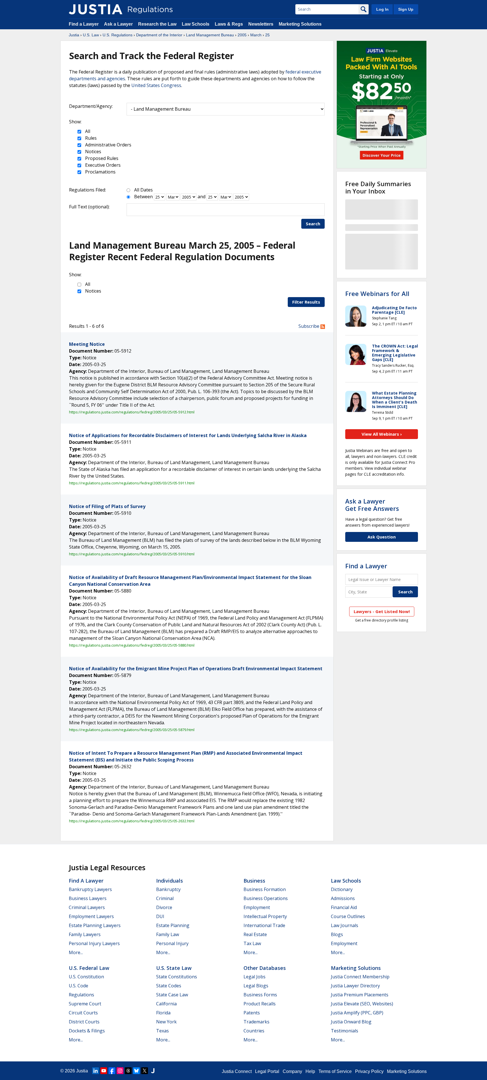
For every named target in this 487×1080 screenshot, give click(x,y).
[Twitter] (144, 1070)
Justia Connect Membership (360, 977)
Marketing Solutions (300, 24)
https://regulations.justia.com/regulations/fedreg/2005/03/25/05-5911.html (131, 483)
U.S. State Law (174, 968)
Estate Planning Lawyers (95, 925)
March (256, 35)
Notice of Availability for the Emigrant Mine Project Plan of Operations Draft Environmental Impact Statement (195, 668)
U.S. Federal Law (89, 968)
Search (313, 223)
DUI (160, 916)
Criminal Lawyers (87, 907)
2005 (242, 35)
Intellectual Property (265, 916)
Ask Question (382, 537)
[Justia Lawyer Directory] (152, 1070)
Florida (163, 1013)
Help (310, 1071)
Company (292, 1071)
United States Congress (156, 85)
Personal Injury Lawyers (94, 943)
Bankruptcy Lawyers (90, 889)
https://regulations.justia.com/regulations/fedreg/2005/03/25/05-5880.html (131, 645)
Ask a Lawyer (119, 24)
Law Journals (344, 925)
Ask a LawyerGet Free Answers (372, 505)
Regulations (81, 995)
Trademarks (256, 1022)
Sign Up (405, 9)
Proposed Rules (101, 158)
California (166, 1004)
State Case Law (172, 995)
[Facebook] (112, 1070)
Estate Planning (172, 925)
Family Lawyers (85, 934)
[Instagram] (120, 1070)
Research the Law (157, 24)
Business (254, 880)
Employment (257, 907)
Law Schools (195, 24)
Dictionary (342, 889)
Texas (162, 1031)
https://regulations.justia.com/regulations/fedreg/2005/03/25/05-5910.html (131, 553)
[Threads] (128, 1070)
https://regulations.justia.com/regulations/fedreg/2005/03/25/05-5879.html (131, 729)
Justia (74, 35)
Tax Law (252, 943)
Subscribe (309, 326)
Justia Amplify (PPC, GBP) (357, 1013)
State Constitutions (176, 977)
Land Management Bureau (210, 35)
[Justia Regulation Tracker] (95, 9)
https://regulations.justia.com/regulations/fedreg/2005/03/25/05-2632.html (131, 820)
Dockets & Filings (87, 1031)
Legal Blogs (256, 986)
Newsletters (260, 24)
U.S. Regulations (117, 35)
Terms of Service (335, 1071)
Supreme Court (85, 1004)
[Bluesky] (136, 1070)
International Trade (264, 925)
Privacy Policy (369, 1071)
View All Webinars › (382, 434)
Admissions (343, 898)
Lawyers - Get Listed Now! (382, 611)
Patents (252, 1013)
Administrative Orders (107, 145)
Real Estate (255, 934)
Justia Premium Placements (359, 995)
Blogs (337, 934)
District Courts (84, 1022)
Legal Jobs (254, 977)
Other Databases (265, 968)
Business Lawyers (88, 898)
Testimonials (344, 1031)
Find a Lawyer (84, 24)
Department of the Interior (159, 35)
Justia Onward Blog (351, 1022)
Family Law (167, 934)
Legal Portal (267, 1071)
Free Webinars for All (377, 293)
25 (267, 35)
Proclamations (100, 172)
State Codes (168, 986)
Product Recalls (260, 1004)
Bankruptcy (168, 889)
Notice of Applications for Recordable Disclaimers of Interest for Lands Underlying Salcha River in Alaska (188, 435)
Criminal (165, 898)
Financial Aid (344, 907)
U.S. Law (91, 35)
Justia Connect (237, 1071)
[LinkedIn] (95, 1070)
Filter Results (306, 302)
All (87, 131)
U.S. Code (78, 986)
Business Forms (260, 995)
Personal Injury (172, 943)
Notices (92, 151)
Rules (90, 138)
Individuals (169, 880)
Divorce (164, 907)
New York (166, 1022)
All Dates (143, 190)
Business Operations (266, 898)
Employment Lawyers (91, 916)
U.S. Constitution (86, 977)
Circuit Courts (83, 1013)
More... (76, 952)
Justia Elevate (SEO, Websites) (362, 1004)
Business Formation (265, 889)
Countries (254, 1031)
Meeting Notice (87, 344)
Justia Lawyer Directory (355, 986)
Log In (382, 9)
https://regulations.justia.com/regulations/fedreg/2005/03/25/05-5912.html (131, 412)
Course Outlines (348, 916)
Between (143, 196)
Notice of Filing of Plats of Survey (107, 506)
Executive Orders (102, 165)
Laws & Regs (229, 24)
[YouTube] (103, 1070)
